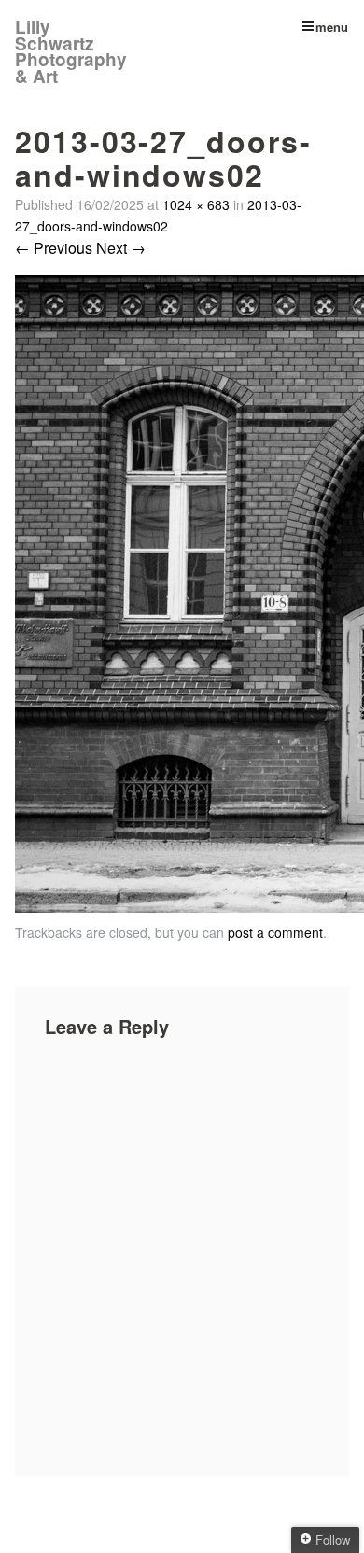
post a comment (275, 932)
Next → (121, 248)
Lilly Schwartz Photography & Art (71, 51)
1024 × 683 (196, 204)
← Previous (53, 248)
